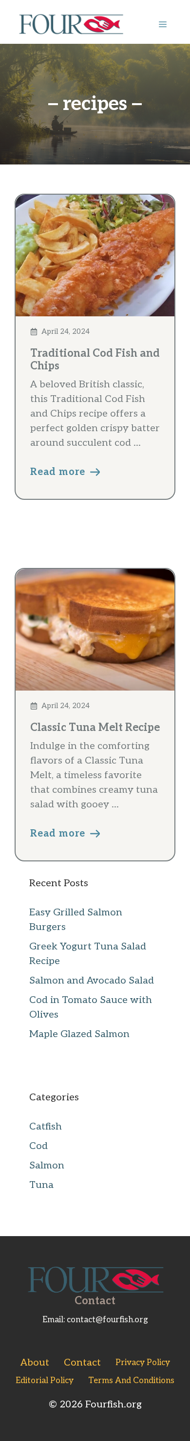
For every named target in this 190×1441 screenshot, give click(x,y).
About (34, 1362)
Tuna (41, 1185)
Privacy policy (142, 1363)
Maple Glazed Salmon (79, 1034)
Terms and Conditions (131, 1381)
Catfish (45, 1126)
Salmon (46, 1165)
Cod (38, 1146)
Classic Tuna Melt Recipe (95, 727)
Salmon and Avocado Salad (91, 980)
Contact (82, 1362)
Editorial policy (45, 1381)
